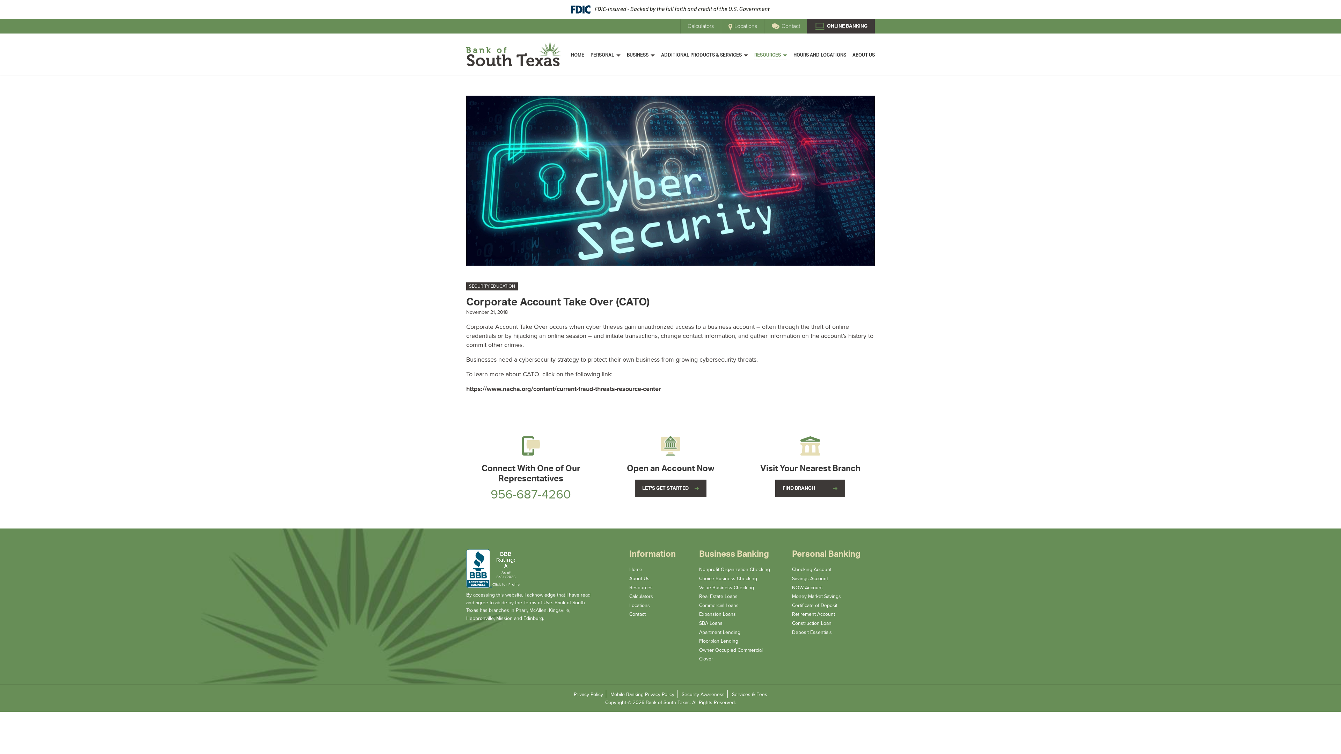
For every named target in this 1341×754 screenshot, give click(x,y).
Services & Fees (749, 694)
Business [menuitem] (637, 55)
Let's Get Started (665, 488)
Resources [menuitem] (767, 55)
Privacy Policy (588, 694)
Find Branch (799, 488)
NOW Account (807, 587)
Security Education (492, 286)
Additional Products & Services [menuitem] (701, 55)
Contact (790, 26)
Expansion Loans (717, 614)
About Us (639, 578)
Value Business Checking (726, 587)
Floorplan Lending (718, 641)
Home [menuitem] (577, 55)
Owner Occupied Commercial (731, 650)
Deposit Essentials (812, 632)
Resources (641, 587)
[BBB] (493, 568)
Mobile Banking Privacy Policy (642, 694)
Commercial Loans (719, 605)
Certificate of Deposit (814, 605)
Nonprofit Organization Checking (734, 569)
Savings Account (810, 578)
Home (635, 569)
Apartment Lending (719, 632)
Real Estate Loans (718, 596)
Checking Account (811, 569)
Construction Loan (811, 623)
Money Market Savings (816, 596)
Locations (745, 26)
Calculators (701, 26)
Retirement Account (813, 614)
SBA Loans (711, 623)
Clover (706, 659)
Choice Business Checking (728, 578)
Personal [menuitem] (602, 55)
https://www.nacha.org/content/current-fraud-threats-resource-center (563, 388)
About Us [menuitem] (863, 55)
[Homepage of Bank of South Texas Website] (513, 54)
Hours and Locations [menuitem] (819, 55)
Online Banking (846, 26)
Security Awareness (703, 694)
